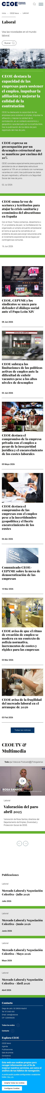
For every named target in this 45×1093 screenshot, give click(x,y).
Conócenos (6, 1056)
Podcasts (25, 762)
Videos (15, 762)
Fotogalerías (37, 762)
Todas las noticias (22, 730)
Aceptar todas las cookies (14, 1083)
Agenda (5, 1046)
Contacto (5, 1031)
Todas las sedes (8, 1025)
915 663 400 (9, 1012)
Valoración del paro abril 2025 (21, 809)
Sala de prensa (7, 1053)
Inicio (4, 13)
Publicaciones (7, 1049)
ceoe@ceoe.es (12, 1015)
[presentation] (19, 843)
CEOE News (14, 13)
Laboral (7, 800)
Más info (10, 1077)
